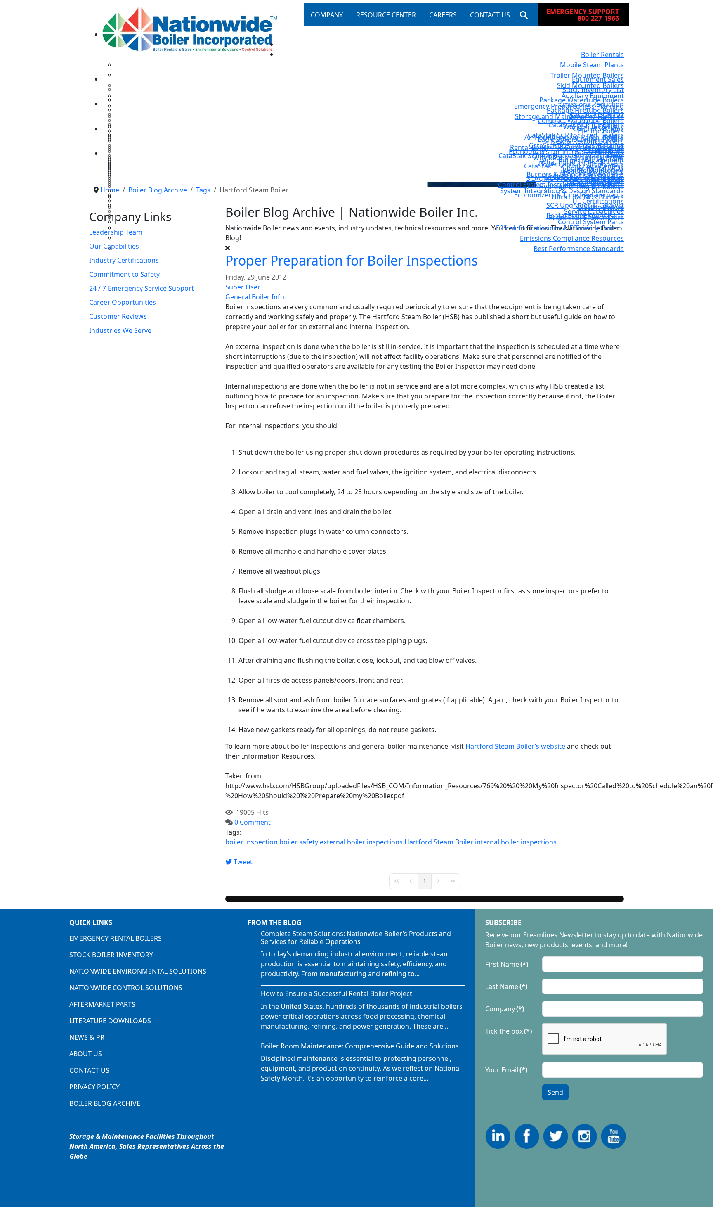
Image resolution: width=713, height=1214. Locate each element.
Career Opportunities (122, 302)
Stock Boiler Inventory (111, 954)
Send (555, 1092)
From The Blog (275, 922)
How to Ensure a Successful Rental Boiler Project (336, 993)
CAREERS (443, 14)
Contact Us (89, 1070)
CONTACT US (490, 14)
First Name (506, 964)
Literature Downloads (110, 1020)
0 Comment (252, 822)
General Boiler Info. (255, 296)
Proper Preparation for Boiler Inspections (351, 260)
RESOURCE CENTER (386, 14)
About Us (85, 1053)
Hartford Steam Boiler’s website (515, 746)
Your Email (506, 1069)
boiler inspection (251, 841)
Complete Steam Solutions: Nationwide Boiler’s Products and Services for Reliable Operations (356, 937)
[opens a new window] (498, 1135)
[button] (522, 15)
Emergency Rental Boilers (115, 938)
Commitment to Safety (124, 274)
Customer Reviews (118, 316)
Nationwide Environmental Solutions (137, 971)
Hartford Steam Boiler (438, 841)
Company (504, 1008)
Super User (242, 287)
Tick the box (508, 1031)
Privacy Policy (94, 1086)
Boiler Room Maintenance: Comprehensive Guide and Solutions (360, 1045)
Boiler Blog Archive (104, 1103)
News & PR (86, 1037)
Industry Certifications (124, 260)
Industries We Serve (120, 330)
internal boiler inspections (516, 841)
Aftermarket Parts (102, 1004)
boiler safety (298, 841)
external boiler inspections (361, 841)
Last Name (506, 986)
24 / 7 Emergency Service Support (141, 288)
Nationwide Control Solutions (125, 987)
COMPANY (327, 14)
